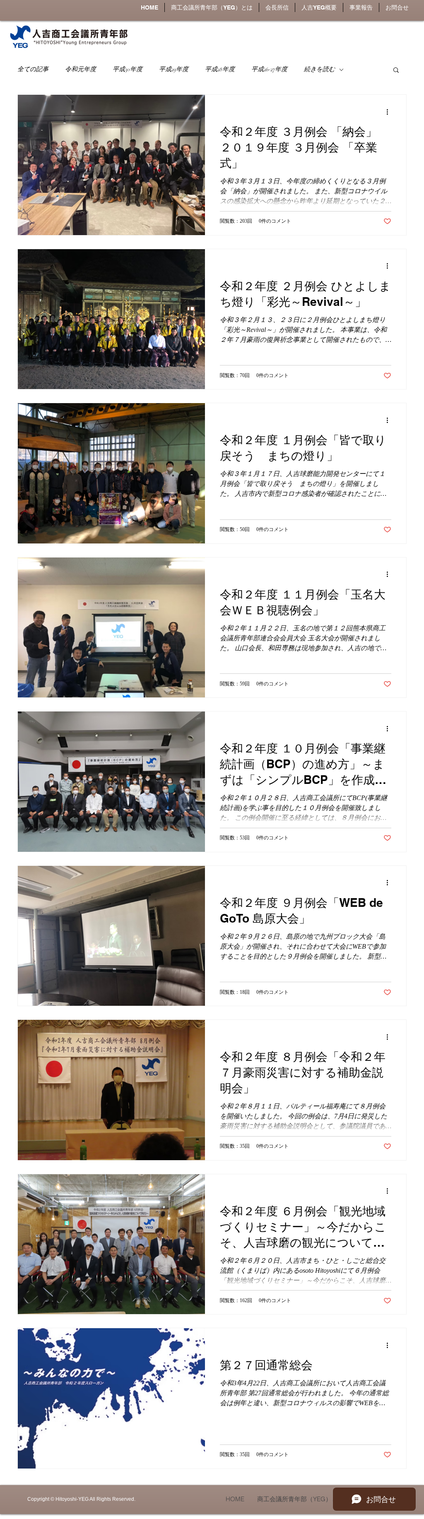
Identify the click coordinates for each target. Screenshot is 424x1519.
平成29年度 (173, 69)
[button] (319, 7)
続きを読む (319, 69)
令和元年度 (80, 69)
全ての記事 (32, 69)
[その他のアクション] (390, 112)
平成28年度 (220, 69)
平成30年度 (127, 69)
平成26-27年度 (269, 69)
